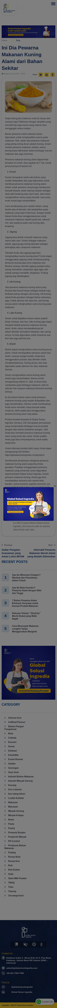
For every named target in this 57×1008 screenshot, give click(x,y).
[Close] (55, 486)
